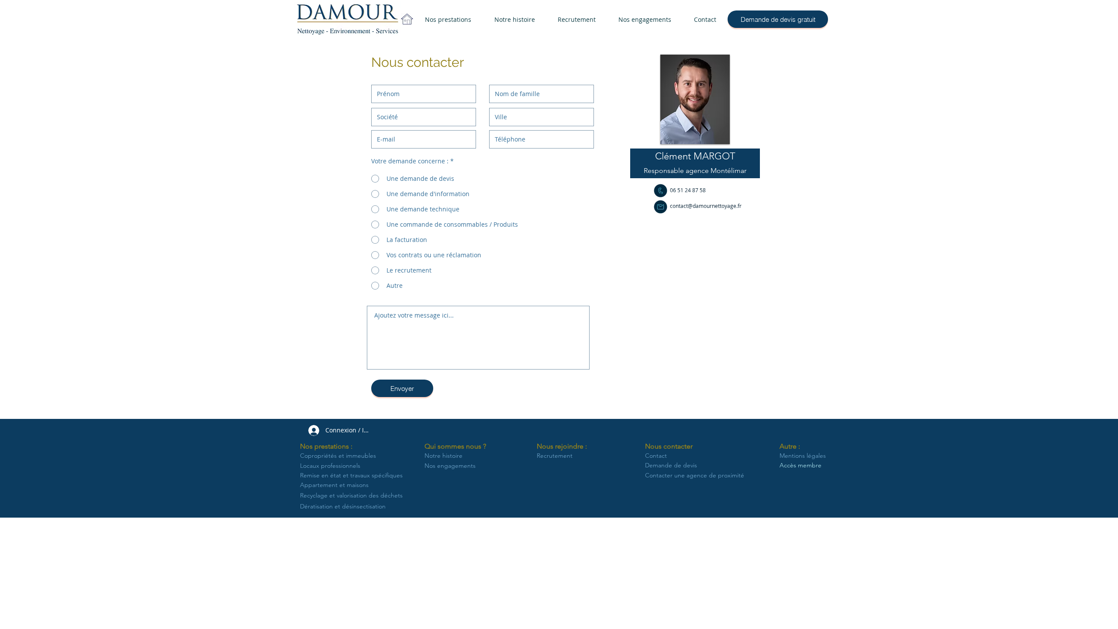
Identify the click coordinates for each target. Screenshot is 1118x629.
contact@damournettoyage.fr (706, 205)
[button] (695, 156)
